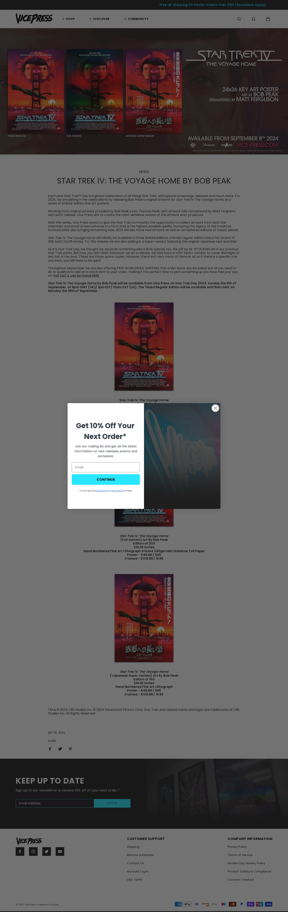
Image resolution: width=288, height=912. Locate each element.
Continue (106, 479)
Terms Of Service (117, 491)
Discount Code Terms (102, 491)
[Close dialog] (215, 408)
